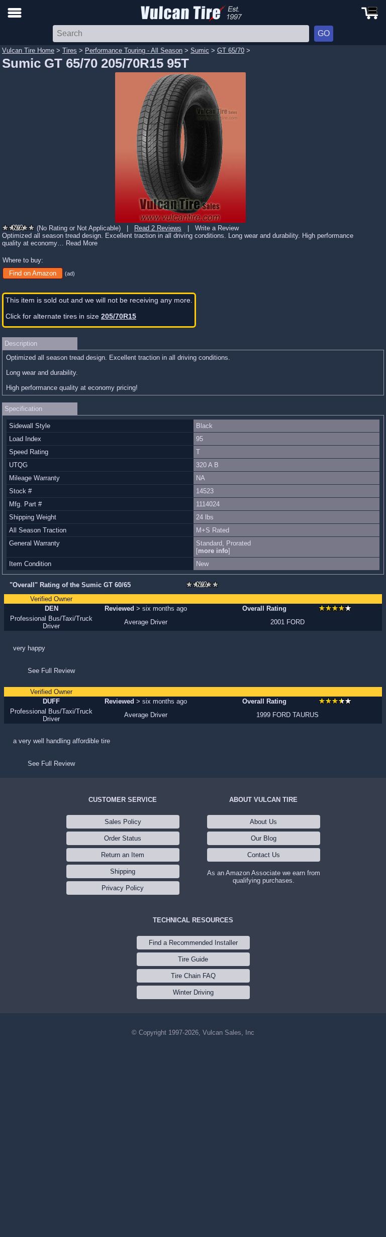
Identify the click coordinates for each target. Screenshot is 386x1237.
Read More (82, 243)
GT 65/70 (230, 50)
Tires (69, 50)
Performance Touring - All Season (133, 50)
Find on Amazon (32, 273)
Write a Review (217, 228)
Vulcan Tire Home (28, 50)
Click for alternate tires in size (71, 316)
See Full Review (51, 670)
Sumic (199, 50)
